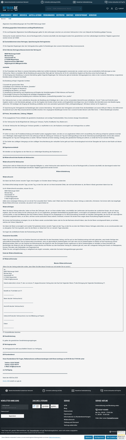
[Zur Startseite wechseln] (10, 8)
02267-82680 (103, 410)
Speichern (12, 416)
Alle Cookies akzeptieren (115, 437)
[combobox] (62, 8)
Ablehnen (89, 437)
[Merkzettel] (107, 8)
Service (67, 401)
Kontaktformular (112, 418)
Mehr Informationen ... (55, 437)
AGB (65, 405)
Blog (65, 408)
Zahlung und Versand (71, 422)
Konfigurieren (99, 437)
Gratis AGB (6, 381)
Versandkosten (34, 430)
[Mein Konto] (112, 8)
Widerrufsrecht (69, 419)
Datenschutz (68, 411)
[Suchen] (80, 8)
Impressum (68, 414)
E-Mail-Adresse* (6, 405)
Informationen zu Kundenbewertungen (77, 417)
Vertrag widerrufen (70, 425)
